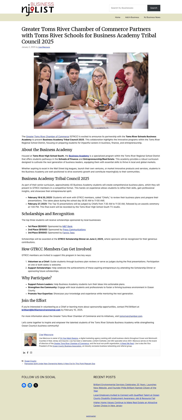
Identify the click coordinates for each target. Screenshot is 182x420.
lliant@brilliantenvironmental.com (43, 310)
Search (153, 8)
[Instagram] (31, 352)
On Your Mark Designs (69, 338)
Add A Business (132, 17)
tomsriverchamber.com (130, 316)
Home (117, 17)
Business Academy (79, 156)
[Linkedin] (24, 352)
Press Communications (74, 229)
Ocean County (30, 361)
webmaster (91, 416)
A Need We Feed (127, 343)
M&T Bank (67, 226)
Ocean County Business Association (66, 346)
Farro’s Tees (69, 232)
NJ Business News (152, 17)
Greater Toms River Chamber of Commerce (47, 136)
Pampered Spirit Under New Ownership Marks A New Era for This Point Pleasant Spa (60, 364)
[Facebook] (27, 352)
